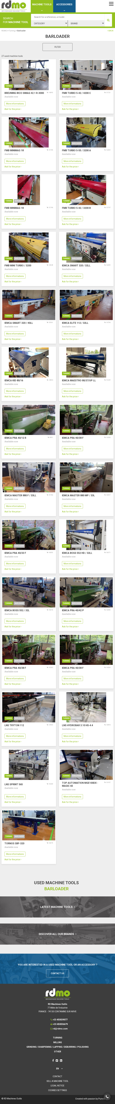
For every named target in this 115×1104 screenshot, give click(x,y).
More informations (15, 103)
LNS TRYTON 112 (14, 725)
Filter (58, 47)
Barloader (19, 86)
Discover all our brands (57, 934)
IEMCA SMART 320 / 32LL (76, 265)
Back (111, 31)
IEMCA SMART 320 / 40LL (18, 322)
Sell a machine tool (57, 1081)
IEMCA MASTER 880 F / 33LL (20, 495)
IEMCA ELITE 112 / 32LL (75, 322)
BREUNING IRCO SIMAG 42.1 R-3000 (24, 93)
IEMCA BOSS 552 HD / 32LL (77, 553)
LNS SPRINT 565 (13, 784)
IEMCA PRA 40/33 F (15, 553)
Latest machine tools (56, 906)
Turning (8, 86)
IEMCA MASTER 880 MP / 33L (78, 495)
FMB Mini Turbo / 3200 (17, 265)
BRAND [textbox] (74, 23)
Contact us (57, 973)
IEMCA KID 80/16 (13, 380)
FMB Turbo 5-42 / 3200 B (76, 208)
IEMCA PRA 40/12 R (15, 437)
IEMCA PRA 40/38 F (73, 437)
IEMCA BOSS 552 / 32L (16, 610)
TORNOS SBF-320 (14, 843)
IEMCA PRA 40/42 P (73, 610)
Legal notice (57, 1085)
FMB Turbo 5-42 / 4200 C (76, 93)
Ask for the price (12, 109)
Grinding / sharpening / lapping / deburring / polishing (58, 1047)
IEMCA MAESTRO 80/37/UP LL (79, 380)
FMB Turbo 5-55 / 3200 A (76, 150)
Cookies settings (57, 1090)
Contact (57, 1076)
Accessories (64, 4)
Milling (57, 1042)
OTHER (57, 1051)
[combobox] (49, 23)
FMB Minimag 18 (14, 150)
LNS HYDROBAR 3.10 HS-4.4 (77, 725)
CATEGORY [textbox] (39, 23)
